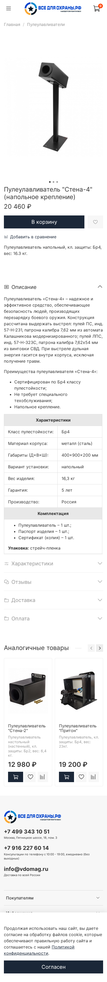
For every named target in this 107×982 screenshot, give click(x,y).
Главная (12, 24)
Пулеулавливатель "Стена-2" (27, 728)
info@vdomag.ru (26, 869)
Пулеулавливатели (46, 24)
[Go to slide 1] (50, 182)
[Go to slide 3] (57, 182)
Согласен (54, 967)
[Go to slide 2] (53, 182)
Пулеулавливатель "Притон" (78, 728)
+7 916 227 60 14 (26, 848)
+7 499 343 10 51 (27, 831)
